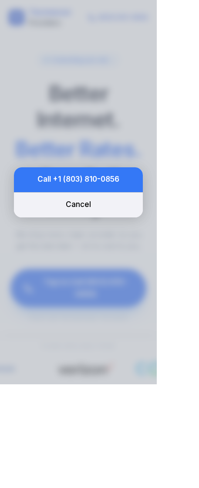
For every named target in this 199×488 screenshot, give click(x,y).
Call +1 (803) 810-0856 (78, 179)
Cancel (78, 204)
